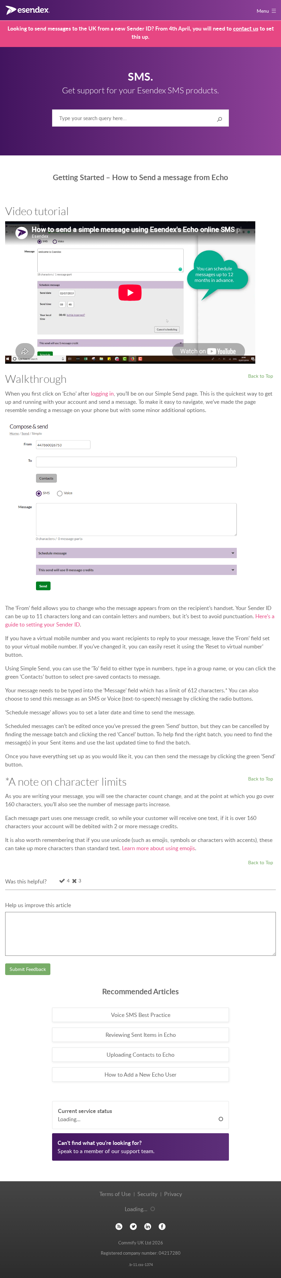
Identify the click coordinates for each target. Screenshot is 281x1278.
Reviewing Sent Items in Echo (141, 1035)
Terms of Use (115, 1194)
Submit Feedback (28, 969)
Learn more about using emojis (158, 848)
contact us (245, 28)
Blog (119, 1227)
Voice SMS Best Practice (140, 1015)
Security (147, 1194)
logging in (102, 393)
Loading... (69, 1119)
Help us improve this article (38, 905)
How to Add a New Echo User (140, 1074)
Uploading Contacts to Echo (140, 1054)
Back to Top (260, 375)
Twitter (133, 1227)
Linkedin (147, 1227)
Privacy (173, 1194)
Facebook (162, 1227)
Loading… (136, 1209)
